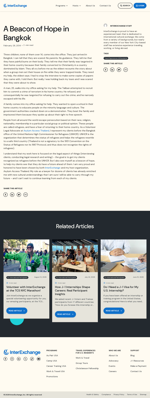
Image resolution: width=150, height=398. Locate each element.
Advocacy (113, 360)
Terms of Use (132, 394)
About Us (113, 355)
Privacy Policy (119, 394)
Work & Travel (82, 357)
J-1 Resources (137, 360)
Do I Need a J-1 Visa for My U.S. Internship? (121, 288)
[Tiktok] (32, 359)
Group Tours (82, 363)
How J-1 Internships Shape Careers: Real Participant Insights (72, 290)
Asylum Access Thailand (36, 130)
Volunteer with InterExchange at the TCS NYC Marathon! (25, 288)
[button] (61, 5)
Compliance (106, 394)
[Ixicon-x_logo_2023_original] (25, 359)
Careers (112, 371)
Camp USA (51, 360)
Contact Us (136, 371)
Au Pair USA (52, 355)
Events (112, 366)
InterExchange (52, 167)
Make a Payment (138, 366)
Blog (132, 355)
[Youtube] (39, 359)
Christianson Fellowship (87, 368)
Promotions (52, 376)
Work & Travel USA (55, 371)
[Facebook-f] (5, 359)
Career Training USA (56, 366)
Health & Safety (92, 394)
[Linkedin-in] (19, 359)
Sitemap (143, 394)
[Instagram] (12, 359)
